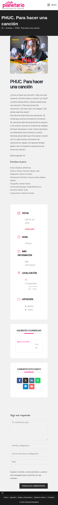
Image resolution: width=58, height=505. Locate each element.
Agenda (13, 497)
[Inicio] (2, 28)
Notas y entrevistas (25, 497)
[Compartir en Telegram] (25, 386)
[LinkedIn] (31, 380)
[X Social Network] (25, 380)
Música (30, 306)
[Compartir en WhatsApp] (37, 380)
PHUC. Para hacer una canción (27, 28)
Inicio (6, 497)
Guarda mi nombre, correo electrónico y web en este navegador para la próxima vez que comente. (28, 475)
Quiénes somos (39, 497)
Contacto (51, 497)
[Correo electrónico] (31, 386)
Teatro (30, 310)
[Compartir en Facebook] (19, 380)
